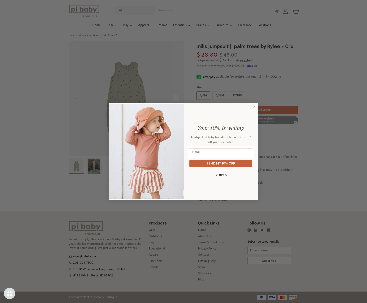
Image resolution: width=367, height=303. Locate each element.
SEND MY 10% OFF (220, 163)
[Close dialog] (254, 107)
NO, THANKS (220, 175)
